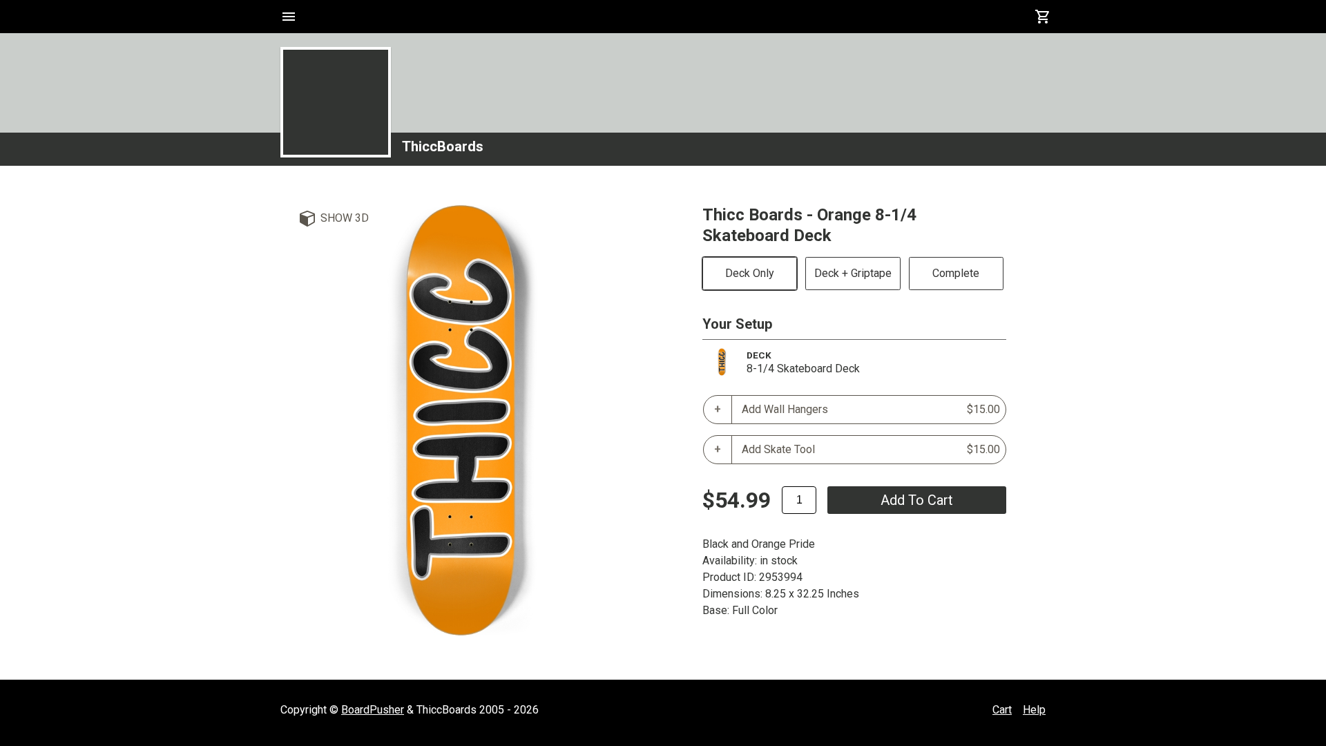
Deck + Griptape (853, 273)
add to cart (917, 500)
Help (1034, 709)
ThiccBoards (442, 146)
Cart (1002, 709)
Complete (955, 273)
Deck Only (749, 273)
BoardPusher (372, 709)
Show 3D (344, 217)
